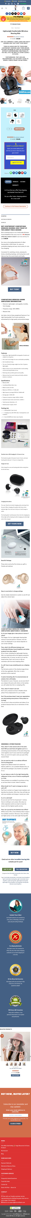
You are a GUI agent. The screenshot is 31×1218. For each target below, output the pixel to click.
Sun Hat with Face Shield (15, 1068)
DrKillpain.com (26, 1214)
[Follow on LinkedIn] (21, 13)
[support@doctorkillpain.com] (9, 3)
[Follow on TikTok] (12, 13)
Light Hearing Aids (12, 880)
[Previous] (2, 81)
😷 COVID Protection (22, 1)
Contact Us (4, 1184)
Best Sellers (23, 873)
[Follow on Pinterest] (18, 13)
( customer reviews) (19, 36)
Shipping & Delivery (6, 1169)
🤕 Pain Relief (14, 1)
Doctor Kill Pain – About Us (8, 1187)
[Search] (6, 8)
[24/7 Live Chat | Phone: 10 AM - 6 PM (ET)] (12, 3)
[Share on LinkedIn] (25, 173)
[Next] (28, 81)
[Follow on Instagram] (9, 13)
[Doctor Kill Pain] (15, 8)
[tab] (8, 181)
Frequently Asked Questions (9, 1178)
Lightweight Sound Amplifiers (9, 882)
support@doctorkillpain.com (17, 1202)
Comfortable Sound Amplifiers (22, 877)
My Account (4, 1150)
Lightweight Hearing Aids (22, 880)
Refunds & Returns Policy (8, 1166)
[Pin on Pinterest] (22, 173)
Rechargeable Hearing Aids (22, 882)
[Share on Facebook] (13, 173)
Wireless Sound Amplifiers (15, 884)
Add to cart (19, 128)
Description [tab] (3, 216)
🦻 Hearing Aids (7, 1)
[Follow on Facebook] (7, 13)
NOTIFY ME (18, 162)
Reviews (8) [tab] (3, 222)
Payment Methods (6, 1163)
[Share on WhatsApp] (11, 173)
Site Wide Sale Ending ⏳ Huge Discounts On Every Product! (15, 1146)
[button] (2, 8)
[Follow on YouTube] (24, 13)
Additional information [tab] (6, 219)
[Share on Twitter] (16, 173)
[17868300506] (18, 3)
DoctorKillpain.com (17, 1214)
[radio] (9, 115)
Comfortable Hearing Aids (9, 877)
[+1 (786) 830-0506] (15, 3)
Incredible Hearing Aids (21, 859)
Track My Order (5, 1181)
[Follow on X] (15, 13)
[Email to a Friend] (19, 173)
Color (15, 110)
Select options (15, 1075)
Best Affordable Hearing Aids (14, 873)
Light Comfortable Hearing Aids (10, 879)
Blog (2, 1153)
